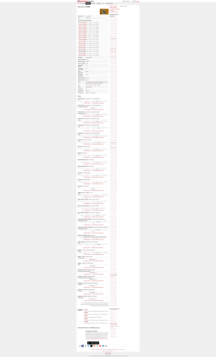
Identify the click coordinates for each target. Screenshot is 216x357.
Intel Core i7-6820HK (113, 78)
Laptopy (82, 3)
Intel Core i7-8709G (113, 48)
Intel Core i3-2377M (113, 310)
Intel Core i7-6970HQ (113, 63)
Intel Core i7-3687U (113, 287)
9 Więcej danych (87, 116)
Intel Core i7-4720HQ (113, 112)
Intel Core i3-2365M (113, 328)
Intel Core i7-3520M (113, 175)
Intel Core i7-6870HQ (113, 91)
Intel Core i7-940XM (113, 218)
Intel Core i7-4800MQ (113, 101)
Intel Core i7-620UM (113, 282)
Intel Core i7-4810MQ (113, 119)
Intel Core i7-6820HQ (113, 83)
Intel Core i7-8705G (113, 56)
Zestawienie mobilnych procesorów (112, 349)
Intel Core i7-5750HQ (113, 129)
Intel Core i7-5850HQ (113, 89)
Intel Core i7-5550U (113, 241)
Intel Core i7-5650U (113, 231)
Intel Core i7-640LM (113, 272)
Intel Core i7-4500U (113, 279)
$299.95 (86, 312)
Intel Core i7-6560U (113, 213)
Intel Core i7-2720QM (82, 30)
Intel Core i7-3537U (113, 267)
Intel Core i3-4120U (113, 313)
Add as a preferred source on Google (94, 343)
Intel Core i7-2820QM (82, 28)
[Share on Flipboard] (100, 346)
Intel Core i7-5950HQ (113, 58)
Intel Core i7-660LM (113, 295)
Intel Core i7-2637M (82, 45)
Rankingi (88, 3)
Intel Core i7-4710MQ (113, 150)
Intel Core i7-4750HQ (113, 127)
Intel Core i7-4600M (113, 226)
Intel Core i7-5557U (113, 216)
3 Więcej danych (87, 164)
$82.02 (85, 315)
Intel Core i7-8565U (113, 142)
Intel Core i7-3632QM (113, 239)
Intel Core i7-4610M (113, 234)
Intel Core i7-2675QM (82, 39)
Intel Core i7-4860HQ (113, 167)
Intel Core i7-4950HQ (113, 162)
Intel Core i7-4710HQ (113, 137)
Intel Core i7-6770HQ (113, 170)
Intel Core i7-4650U (113, 246)
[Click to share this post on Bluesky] (88, 346)
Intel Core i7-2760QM (82, 26)
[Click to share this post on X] (91, 346)
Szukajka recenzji (109, 3)
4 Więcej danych (87, 157)
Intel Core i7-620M (113, 223)
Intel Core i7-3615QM (113, 45)
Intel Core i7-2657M (82, 43)
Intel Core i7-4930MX (113, 61)
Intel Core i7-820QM (113, 200)
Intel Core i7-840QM (113, 180)
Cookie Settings (108, 353)
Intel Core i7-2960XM (82, 22)
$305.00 (86, 321)
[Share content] (80, 346)
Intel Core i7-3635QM (113, 35)
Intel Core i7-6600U (113, 254)
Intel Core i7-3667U (113, 193)
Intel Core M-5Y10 (113, 321)
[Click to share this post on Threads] (85, 346)
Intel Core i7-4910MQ (113, 86)
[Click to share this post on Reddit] (94, 346)
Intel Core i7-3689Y (113, 269)
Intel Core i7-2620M (82, 49)
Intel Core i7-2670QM (82, 31)
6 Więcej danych (87, 203)
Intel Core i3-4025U (113, 333)
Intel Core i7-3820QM (113, 28)
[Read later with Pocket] (97, 346)
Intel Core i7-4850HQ (113, 155)
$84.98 (85, 318)
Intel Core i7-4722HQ (113, 157)
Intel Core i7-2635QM (82, 35)
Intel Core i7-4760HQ (113, 165)
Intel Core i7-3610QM (113, 40)
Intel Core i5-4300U (113, 336)
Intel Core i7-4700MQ (113, 124)
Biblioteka (99, 3)
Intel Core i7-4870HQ (113, 106)
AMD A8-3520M (112, 318)
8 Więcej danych (87, 197)
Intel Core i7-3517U (113, 195)
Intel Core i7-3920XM (113, 25)
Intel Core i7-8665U (113, 147)
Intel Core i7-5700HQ (113, 81)
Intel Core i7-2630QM (82, 33)
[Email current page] (106, 346)
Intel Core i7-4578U (113, 228)
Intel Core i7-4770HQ (113, 109)
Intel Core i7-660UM (113, 300)
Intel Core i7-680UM (113, 297)
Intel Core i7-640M (113, 284)
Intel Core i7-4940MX (113, 117)
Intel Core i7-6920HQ (113, 68)
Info (103, 3)
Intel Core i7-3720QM (113, 122)
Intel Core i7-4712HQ (113, 144)
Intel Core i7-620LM (113, 292)
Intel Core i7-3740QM (113, 23)
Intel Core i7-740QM (113, 188)
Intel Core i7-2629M (82, 53)
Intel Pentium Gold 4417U (114, 326)
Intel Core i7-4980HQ (113, 76)
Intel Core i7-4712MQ (113, 152)
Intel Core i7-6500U (113, 178)
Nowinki (93, 3)
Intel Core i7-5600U (113, 221)
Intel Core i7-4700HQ (113, 94)
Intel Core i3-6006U (113, 315)
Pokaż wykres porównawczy (98, 103)
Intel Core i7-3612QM (113, 190)
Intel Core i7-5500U (113, 249)
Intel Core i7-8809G (113, 38)
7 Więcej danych (87, 216)
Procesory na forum (114, 11)
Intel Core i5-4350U (113, 331)
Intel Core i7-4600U (113, 236)
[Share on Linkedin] (103, 346)
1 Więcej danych (87, 109)
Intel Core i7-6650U (113, 206)
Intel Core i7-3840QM (113, 20)
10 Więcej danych (87, 103)
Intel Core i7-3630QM (113, 33)
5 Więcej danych (87, 144)
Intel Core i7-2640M (113, 274)
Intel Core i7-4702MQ (113, 139)
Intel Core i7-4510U (113, 251)
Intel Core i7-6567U (113, 185)
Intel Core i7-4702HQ (113, 134)
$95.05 (85, 309)
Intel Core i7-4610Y (113, 277)
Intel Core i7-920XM (113, 172)
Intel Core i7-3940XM (113, 18)
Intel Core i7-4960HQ (113, 132)
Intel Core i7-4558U (113, 198)
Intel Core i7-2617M (82, 47)
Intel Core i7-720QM (113, 203)
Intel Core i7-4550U (113, 256)
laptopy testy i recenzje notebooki (96, 349)
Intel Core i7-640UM (113, 302)
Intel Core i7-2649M (82, 55)
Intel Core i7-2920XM (82, 24)
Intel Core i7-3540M (113, 211)
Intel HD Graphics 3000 (90, 85)
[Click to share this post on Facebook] (82, 346)
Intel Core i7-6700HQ (113, 99)
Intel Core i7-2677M (82, 41)
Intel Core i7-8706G (113, 50)
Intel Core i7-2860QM (82, 37)
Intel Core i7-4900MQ (113, 114)
